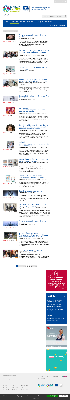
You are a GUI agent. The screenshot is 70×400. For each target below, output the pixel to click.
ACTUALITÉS (6, 115)
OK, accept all (52, 396)
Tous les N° (6, 389)
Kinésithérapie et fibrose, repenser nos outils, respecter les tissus (33, 160)
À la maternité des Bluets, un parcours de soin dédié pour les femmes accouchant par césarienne (34, 52)
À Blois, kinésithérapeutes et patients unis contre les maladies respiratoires (33, 80)
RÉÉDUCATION (6, 166)
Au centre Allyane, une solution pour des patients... (55, 319)
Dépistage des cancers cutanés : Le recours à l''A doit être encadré (31, 177)
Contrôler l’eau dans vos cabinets (31, 191)
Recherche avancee (10, 31)
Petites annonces (26, 22)
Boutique (39, 22)
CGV (22, 387)
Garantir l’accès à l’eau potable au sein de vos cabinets (34, 68)
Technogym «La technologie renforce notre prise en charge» (32, 205)
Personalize (63, 396)
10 (36, 266)
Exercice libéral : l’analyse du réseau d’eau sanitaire (34, 97)
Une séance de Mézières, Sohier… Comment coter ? (54, 305)
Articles (15, 22)
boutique (14, 389)
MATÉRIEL (5, 211)
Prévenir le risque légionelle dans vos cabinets (32, 36)
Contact (48, 22)
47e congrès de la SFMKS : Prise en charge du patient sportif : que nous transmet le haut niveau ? (33, 235)
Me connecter (61, 1)
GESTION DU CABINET (8, 41)
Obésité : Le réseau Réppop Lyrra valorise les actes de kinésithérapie (34, 144)
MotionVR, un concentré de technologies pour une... (54, 300)
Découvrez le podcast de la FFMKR (31, 250)
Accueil (5, 385)
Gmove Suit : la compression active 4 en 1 (55, 310)
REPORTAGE (6, 57)
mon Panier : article (58, 25)
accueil (6, 22)
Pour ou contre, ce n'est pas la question (55, 314)
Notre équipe (25, 389)
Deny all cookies (35, 398)
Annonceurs (25, 385)
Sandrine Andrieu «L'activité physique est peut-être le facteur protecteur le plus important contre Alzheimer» (34, 127)
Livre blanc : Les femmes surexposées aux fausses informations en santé (32, 110)
